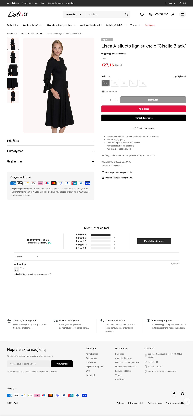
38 (116, 84)
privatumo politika (49, 371)
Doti (16, 403)
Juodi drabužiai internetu (31, 33)
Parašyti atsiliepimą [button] (154, 241)
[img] (20, 264)
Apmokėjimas (13, 3)
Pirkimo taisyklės (155, 403)
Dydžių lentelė (180, 76)
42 (135, 84)
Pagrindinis (12, 33)
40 (125, 84)
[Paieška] (126, 14)
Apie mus (121, 403)
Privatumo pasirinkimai (176, 403)
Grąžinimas (40, 3)
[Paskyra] (173, 14)
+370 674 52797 (113, 325)
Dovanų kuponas (55, 3)
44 (144, 84)
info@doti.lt (153, 362)
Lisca (103, 58)
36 (107, 84)
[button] (107, 54)
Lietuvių (168, 3)
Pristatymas (27, 3)
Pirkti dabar (143, 109)
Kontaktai (70, 3)
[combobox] (96, 14)
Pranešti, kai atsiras (144, 118)
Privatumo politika (136, 403)
